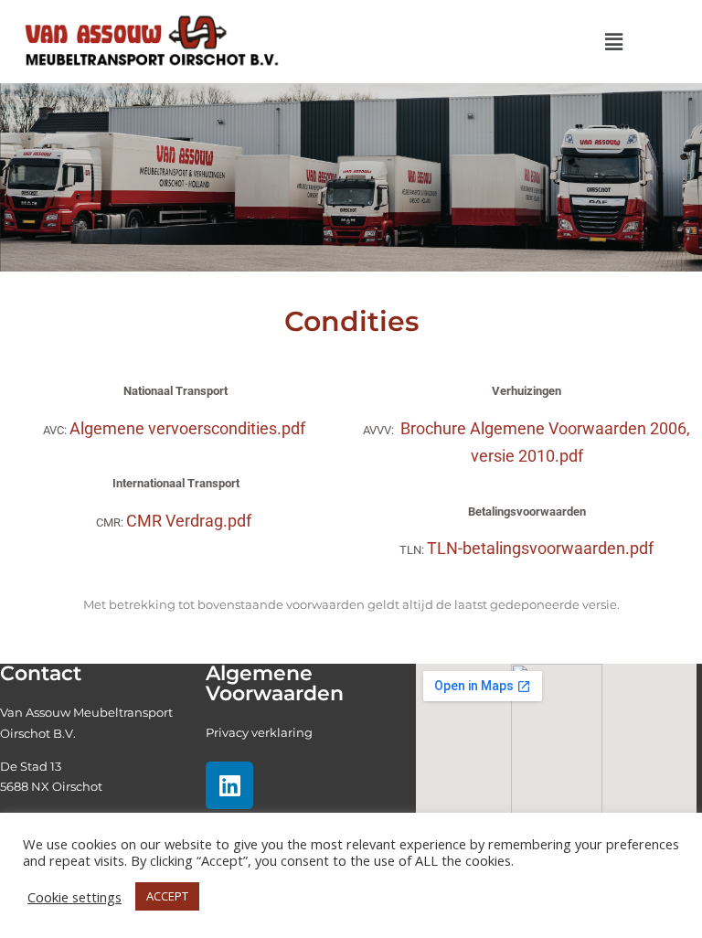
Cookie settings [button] (74, 897)
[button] (613, 41)
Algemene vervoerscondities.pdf (187, 428)
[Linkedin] (229, 785)
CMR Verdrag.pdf (188, 520)
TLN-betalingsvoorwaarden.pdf (540, 548)
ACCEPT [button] (167, 896)
